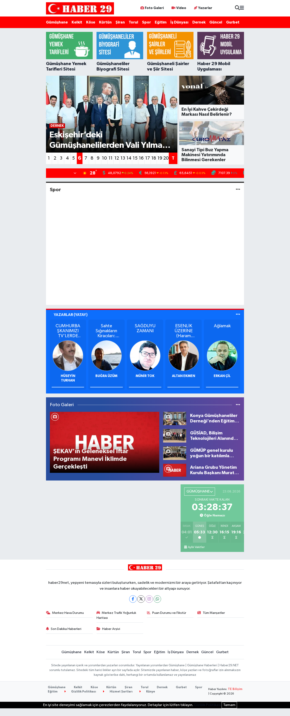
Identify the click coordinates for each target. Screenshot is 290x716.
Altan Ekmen (183, 376)
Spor (146, 22)
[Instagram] (149, 599)
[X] (141, 599)
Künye (150, 691)
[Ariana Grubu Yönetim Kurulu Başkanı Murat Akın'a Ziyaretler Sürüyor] (174, 470)
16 (141, 158)
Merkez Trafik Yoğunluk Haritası (116, 615)
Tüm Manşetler (214, 613)
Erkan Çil (222, 376)
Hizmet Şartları (121, 691)
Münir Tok (145, 376)
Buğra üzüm (106, 376)
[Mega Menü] (242, 8)
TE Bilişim (235, 689)
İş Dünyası (179, 22)
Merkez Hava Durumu (68, 613)
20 (166, 158)
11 (111, 158)
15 (135, 158)
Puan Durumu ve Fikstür (169, 613)
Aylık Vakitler (196, 547)
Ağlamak (222, 326)
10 (104, 158)
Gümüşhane (57, 22)
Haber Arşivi (111, 629)
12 (116, 158)
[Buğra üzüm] (106, 356)
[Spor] (238, 189)
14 (128, 158)
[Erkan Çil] (222, 356)
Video (181, 8)
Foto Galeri (154, 8)
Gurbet (232, 22)
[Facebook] (133, 599)
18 (153, 158)
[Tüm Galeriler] (238, 405)
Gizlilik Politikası (83, 691)
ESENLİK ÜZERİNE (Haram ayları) (184, 331)
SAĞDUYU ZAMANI (145, 328)
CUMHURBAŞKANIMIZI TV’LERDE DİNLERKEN (68, 331)
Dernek (198, 22)
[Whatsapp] (157, 599)
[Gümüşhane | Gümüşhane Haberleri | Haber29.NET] (80, 8)
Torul (133, 22)
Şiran (120, 22)
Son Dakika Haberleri (66, 629)
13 (123, 158)
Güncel (215, 22)
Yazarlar (205, 8)
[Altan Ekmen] (183, 356)
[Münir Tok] (145, 356)
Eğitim (161, 22)
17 (147, 158)
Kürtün (105, 22)
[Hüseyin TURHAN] (68, 356)
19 (159, 158)
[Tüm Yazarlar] (238, 315)
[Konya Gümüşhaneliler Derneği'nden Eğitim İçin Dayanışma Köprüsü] (174, 418)
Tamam (229, 705)
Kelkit (77, 22)
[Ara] (237, 8)
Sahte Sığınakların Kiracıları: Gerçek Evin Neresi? (106, 331)
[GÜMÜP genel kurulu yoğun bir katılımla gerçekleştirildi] (174, 453)
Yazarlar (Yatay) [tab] (71, 315)
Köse (90, 22)
